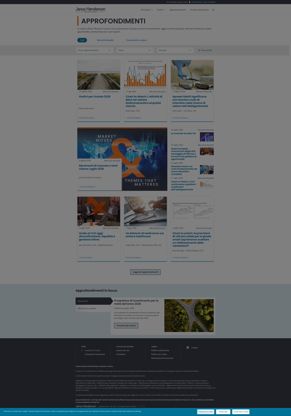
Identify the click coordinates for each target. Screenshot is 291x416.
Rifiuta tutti (223, 412)
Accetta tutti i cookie (240, 412)
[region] (145, 412)
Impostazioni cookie (205, 412)
